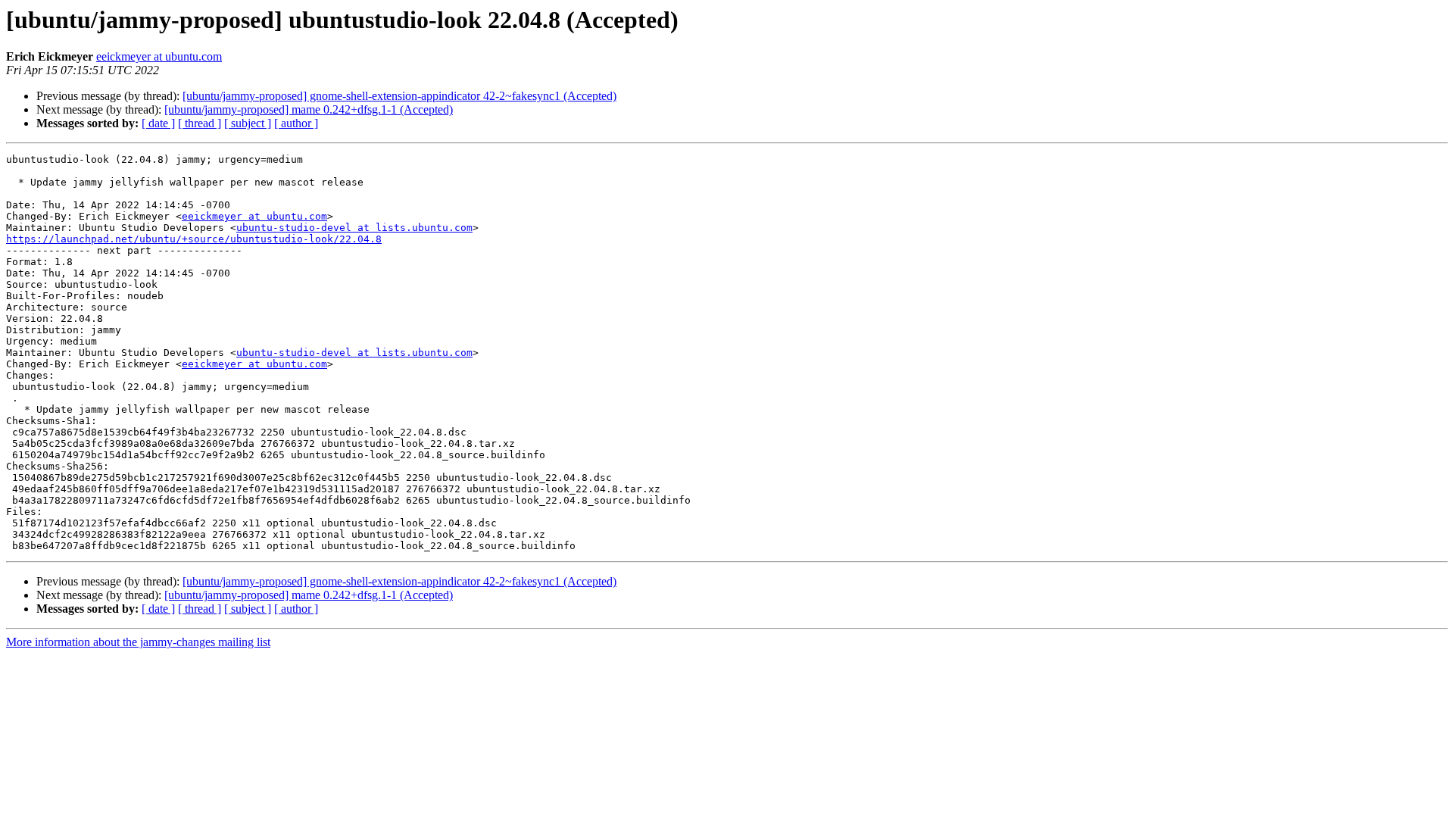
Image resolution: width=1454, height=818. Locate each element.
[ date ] (158, 123)
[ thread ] (199, 123)
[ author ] (296, 123)
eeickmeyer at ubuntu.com (159, 56)
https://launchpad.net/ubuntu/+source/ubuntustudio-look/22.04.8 (194, 239)
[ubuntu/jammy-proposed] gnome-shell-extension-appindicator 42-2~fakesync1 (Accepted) (399, 95)
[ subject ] (247, 123)
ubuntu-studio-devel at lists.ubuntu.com (354, 227)
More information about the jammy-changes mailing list (138, 641)
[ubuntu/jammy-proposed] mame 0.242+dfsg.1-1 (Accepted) (308, 109)
